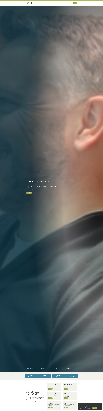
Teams (40, 3)
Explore (50, 388)
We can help (29, 192)
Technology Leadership (29, 368)
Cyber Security (41, 368)
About (53, 3)
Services (36, 3)
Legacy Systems (68, 368)
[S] (64, 3)
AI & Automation (54, 368)
